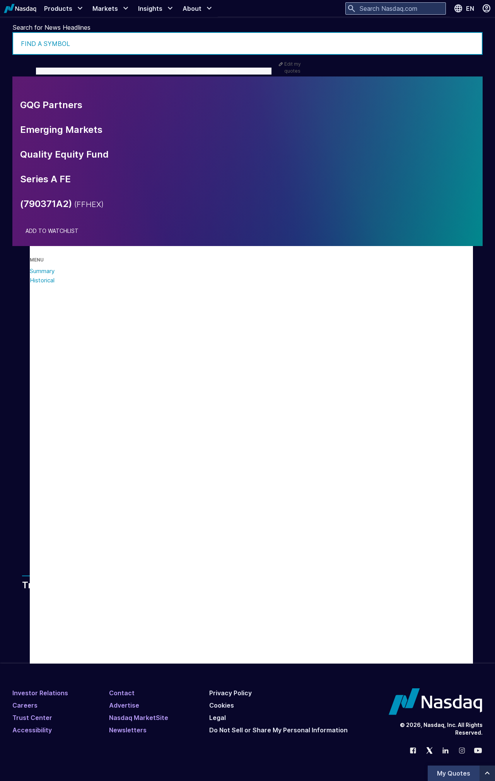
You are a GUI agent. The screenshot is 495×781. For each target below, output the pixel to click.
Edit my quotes (292, 67)
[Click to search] (471, 43)
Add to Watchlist (52, 231)
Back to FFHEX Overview (104, 534)
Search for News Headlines (51, 27)
